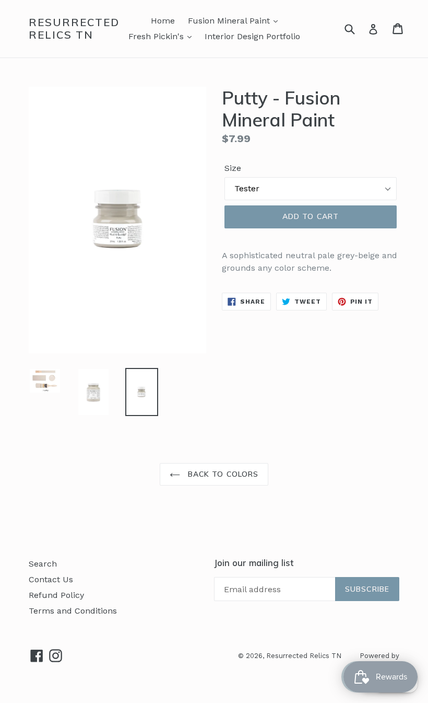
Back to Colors (222, 474)
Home (163, 21)
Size (232, 168)
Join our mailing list (253, 563)
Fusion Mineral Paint (230, 21)
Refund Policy (56, 595)
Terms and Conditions (73, 611)
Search (43, 564)
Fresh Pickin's (157, 36)
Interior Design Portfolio (252, 36)
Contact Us (51, 579)
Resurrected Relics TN (74, 28)
